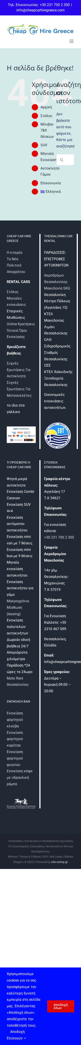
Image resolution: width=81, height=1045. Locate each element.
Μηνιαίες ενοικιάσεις (16, 301)
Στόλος (46, 116)
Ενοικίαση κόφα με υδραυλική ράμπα (19, 777)
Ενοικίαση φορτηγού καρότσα (15, 739)
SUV (43, 145)
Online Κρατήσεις (21, 324)
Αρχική (46, 107)
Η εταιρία (14, 252)
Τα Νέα (12, 259)
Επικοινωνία (50, 183)
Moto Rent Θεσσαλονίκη (17, 681)
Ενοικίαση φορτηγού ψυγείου (15, 758)
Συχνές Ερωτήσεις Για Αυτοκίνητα (18, 369)
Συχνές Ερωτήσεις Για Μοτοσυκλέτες (19, 389)
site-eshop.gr (59, 862)
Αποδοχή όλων (61, 1006)
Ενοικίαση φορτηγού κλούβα (15, 719)
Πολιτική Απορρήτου (16, 268)
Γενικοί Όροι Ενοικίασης (17, 333)
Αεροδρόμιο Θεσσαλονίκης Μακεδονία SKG (57, 281)
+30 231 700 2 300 (59, 537)
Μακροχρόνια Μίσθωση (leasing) (18, 607)
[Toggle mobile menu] (72, 41)
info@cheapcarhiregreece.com (40, 10)
